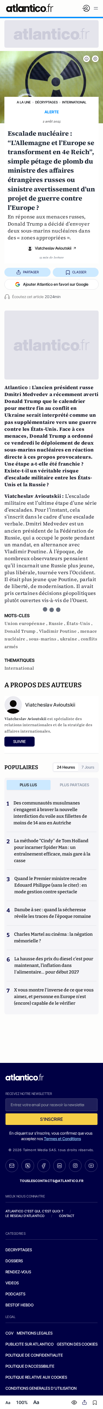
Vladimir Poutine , (59, 631)
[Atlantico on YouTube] (91, 1165)
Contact (66, 1216)
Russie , (57, 624)
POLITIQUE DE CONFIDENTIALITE (34, 1355)
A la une (24, 102)
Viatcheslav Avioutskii (53, 248)
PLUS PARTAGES (74, 784)
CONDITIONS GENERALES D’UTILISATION (41, 1388)
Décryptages (46, 102)
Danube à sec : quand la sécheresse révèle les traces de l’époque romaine (52, 913)
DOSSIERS (14, 1260)
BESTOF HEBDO (19, 1305)
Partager (31, 272)
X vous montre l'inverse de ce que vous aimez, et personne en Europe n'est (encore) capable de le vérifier (54, 996)
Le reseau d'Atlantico (24, 1216)
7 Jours (88, 767)
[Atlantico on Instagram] (75, 1165)
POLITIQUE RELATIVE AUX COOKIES (36, 1377)
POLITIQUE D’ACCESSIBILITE (29, 1366)
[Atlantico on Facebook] (43, 1165)
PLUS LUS (28, 784)
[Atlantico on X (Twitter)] (27, 1165)
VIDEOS (12, 1282)
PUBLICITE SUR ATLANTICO (29, 1344)
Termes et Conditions (62, 1138)
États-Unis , (79, 624)
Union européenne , (26, 624)
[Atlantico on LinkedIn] (59, 1165)
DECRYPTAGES (18, 1249)
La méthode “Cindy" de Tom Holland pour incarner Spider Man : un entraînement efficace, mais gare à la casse (52, 850)
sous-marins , (44, 639)
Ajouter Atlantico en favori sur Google (55, 284)
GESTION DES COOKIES (77, 1344)
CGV (9, 1333)
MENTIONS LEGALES (34, 1333)
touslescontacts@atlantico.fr (51, 1181)
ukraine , (70, 639)
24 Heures (66, 767)
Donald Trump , (21, 631)
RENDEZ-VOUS (18, 1271)
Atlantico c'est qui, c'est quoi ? (34, 1211)
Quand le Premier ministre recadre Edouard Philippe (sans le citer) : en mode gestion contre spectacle (50, 885)
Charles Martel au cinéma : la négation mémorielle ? (53, 937)
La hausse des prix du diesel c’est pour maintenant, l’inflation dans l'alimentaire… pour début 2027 (53, 965)
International (74, 102)
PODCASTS (15, 1294)
